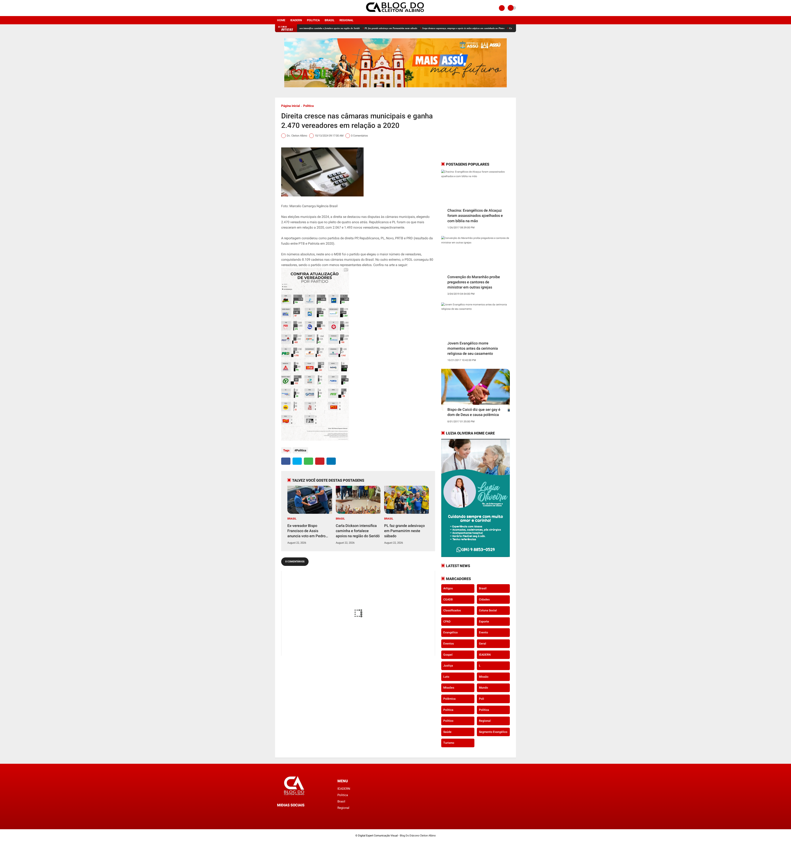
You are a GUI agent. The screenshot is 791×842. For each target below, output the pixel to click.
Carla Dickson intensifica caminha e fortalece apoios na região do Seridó (358, 530)
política (484, 709)
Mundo (483, 687)
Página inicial (290, 106)
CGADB (448, 599)
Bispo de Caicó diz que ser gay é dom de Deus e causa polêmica (473, 412)
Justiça (448, 665)
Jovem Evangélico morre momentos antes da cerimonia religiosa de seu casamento (472, 348)
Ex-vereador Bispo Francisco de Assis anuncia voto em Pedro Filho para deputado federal (306, 531)
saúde (447, 731)
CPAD (446, 621)
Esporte (484, 621)
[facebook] (276, 8)
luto (446, 676)
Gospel (448, 654)
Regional (346, 20)
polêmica (449, 698)
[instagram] (282, 8)
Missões (448, 687)
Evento (483, 632)
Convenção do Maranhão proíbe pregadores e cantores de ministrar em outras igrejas (473, 282)
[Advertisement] (467, 129)
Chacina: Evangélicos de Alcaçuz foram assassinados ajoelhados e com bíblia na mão (475, 215)
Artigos (448, 588)
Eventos (448, 643)
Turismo (448, 742)
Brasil (330, 20)
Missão (483, 676)
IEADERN (296, 20)
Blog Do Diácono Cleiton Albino (418, 835)
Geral (482, 643)
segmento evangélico (493, 731)
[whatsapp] (308, 461)
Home (281, 20)
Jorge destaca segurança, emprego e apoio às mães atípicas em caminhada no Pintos (427, 28)
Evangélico (450, 632)
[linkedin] (331, 461)
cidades (484, 599)
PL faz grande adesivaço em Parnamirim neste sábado (354, 28)
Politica (313, 20)
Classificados (452, 610)
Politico (448, 720)
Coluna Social (488, 610)
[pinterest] (319, 461)
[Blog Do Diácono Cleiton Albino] (395, 13)
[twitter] (297, 461)
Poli (481, 698)
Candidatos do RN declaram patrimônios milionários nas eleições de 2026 (508, 28)
